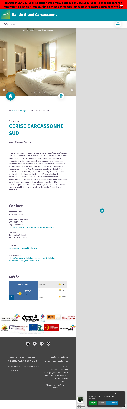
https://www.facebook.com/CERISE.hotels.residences (31, 227)
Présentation (9, 24)
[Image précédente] (4, 62)
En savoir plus (112, 403)
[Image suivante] (72, 62)
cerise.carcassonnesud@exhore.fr (23, 248)
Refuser (101, 403)
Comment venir (62, 378)
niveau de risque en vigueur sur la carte (77, 3)
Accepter (93, 403)
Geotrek (65, 381)
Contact (65, 366)
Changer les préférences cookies (56, 386)
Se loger (23, 110)
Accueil (14, 110)
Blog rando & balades (60, 369)
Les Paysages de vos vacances (56, 372)
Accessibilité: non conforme (57, 375)
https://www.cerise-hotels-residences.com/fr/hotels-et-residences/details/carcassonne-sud (33, 259)
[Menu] (121, 5)
